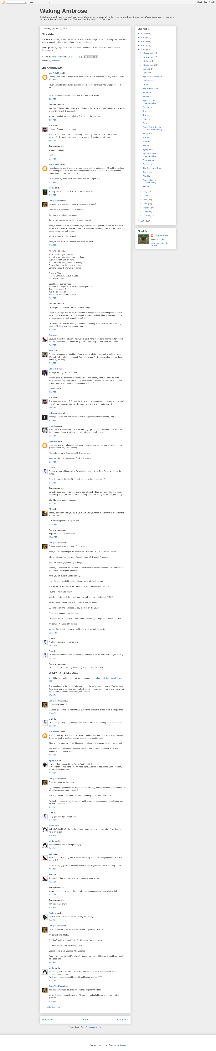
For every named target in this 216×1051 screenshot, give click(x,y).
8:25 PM (52, 907)
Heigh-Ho (147, 133)
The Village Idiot (150, 88)
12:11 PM (53, 633)
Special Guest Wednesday (149, 154)
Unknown (53, 441)
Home (86, 1019)
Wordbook (55, 61)
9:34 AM (52, 436)
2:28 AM (52, 980)
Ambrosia (147, 172)
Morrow (146, 137)
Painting (146, 119)
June (146, 196)
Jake (51, 351)
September (148, 65)
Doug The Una (55, 201)
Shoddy (146, 176)
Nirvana (146, 186)
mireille (52, 426)
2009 (143, 37)
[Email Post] (80, 57)
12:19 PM (53, 658)
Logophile (53, 369)
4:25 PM (52, 807)
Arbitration (147, 164)
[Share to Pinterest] (96, 56)
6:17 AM (52, 182)
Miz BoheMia (55, 73)
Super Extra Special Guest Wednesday (152, 128)
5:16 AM (52, 159)
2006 (143, 49)
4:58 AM (52, 120)
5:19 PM (52, 820)
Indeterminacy (55, 413)
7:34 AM (52, 330)
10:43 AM (53, 537)
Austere (146, 123)
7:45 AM (52, 345)
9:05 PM (52, 962)
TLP (50, 125)
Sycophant (148, 149)
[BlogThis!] (88, 56)
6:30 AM (52, 195)
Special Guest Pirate (152, 76)
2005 (143, 221)
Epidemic (147, 72)
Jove (145, 111)
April (145, 203)
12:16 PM (53, 645)
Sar (50, 335)
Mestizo (146, 141)
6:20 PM (52, 835)
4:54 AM (52, 99)
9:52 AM (52, 503)
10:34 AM (53, 524)
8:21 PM (52, 895)
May (145, 199)
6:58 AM (52, 245)
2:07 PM (52, 755)
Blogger (122, 1045)
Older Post (122, 1019)
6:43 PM (52, 848)
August (146, 69)
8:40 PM (52, 920)
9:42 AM (52, 483)
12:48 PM (53, 713)
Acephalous (148, 160)
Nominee (147, 96)
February (148, 212)
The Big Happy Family (153, 168)
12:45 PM (53, 695)
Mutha (51, 188)
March (146, 208)
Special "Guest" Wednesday (150, 101)
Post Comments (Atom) (91, 1027)
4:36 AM (52, 1001)
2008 (143, 41)
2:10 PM (52, 773)
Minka (51, 825)
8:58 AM (52, 392)
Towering (147, 115)
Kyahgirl (52, 760)
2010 (143, 33)
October (147, 61)
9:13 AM (52, 420)
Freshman (147, 107)
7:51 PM (52, 869)
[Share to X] (90, 56)
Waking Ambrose (63, 11)
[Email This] (85, 56)
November (148, 57)
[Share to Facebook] (93, 56)
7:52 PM (52, 882)
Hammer (147, 92)
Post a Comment (53, 1007)
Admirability (148, 80)
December (148, 53)
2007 (143, 45)
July (145, 192)
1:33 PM (52, 726)
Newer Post (48, 1019)
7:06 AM (52, 298)
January (147, 215)
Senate (146, 145)
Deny (145, 84)
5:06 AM (52, 141)
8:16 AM (52, 363)
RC (50, 509)
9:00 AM (52, 408)
